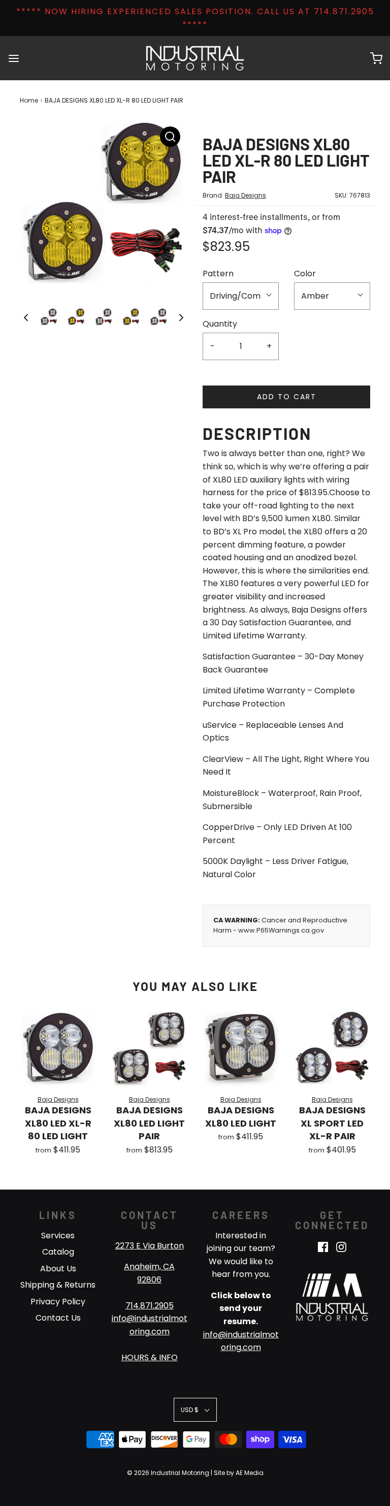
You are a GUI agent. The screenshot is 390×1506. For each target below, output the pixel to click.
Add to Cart (286, 397)
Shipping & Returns (57, 1285)
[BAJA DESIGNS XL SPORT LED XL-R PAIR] (332, 1049)
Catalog (58, 1252)
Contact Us (58, 1318)
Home (29, 100)
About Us (58, 1268)
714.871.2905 (149, 1305)
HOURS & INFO (149, 1357)
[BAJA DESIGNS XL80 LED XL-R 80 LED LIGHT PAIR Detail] (170, 136)
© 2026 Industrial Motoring (168, 1472)
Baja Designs (245, 195)
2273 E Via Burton (149, 1246)
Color (305, 273)
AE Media (250, 1472)
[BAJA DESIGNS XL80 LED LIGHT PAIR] (149, 1049)
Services (58, 1235)
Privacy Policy (57, 1301)
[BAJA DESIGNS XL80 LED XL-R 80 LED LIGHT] (58, 1049)
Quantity (220, 324)
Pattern (218, 273)
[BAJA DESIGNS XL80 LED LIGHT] (241, 1049)
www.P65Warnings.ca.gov (281, 930)
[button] (26, 317)
